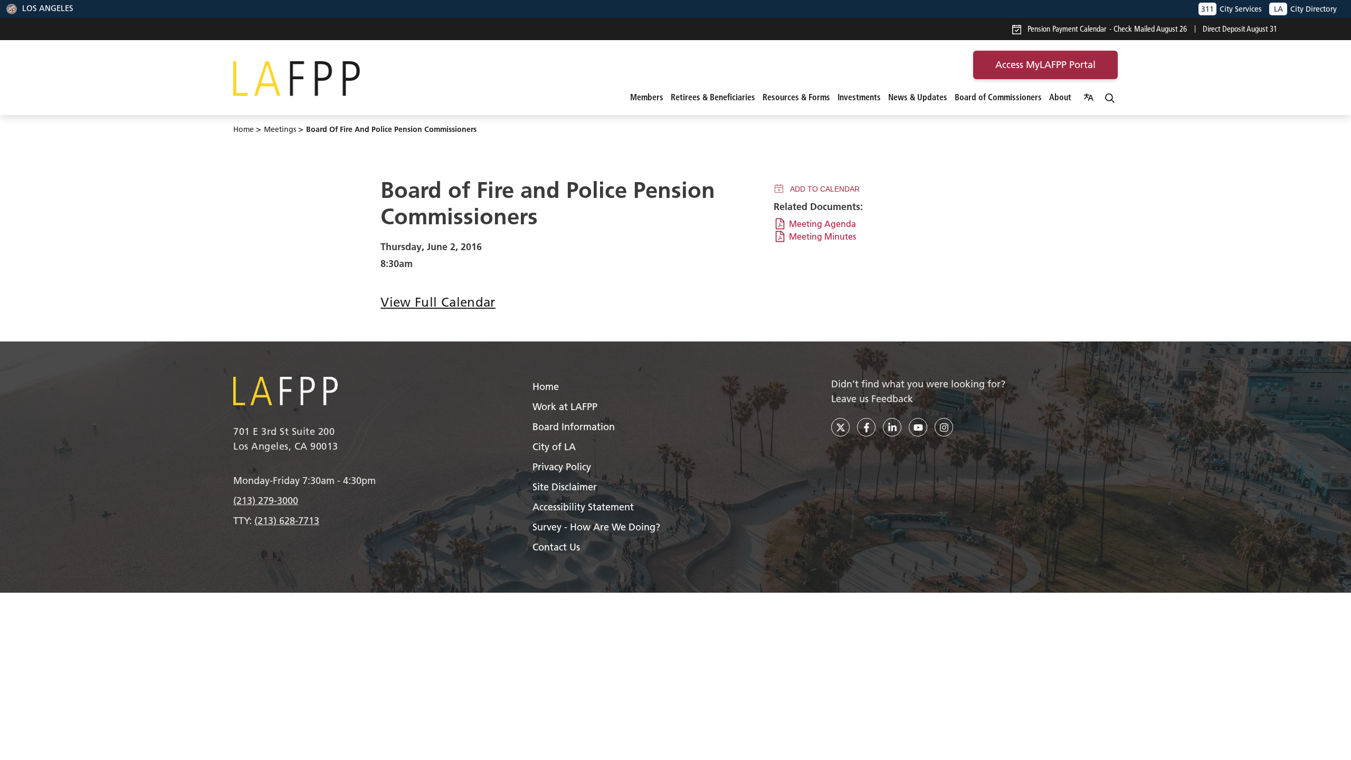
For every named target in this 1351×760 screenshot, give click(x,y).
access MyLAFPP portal (1045, 65)
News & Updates (917, 97)
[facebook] (866, 427)
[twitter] (840, 427)
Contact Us (556, 547)
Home (243, 129)
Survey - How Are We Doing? (596, 527)
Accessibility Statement (583, 507)
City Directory (1305, 9)
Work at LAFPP (564, 407)
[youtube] (918, 427)
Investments (859, 97)
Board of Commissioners (998, 97)
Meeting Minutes (822, 236)
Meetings (280, 129)
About (1060, 97)
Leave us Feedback (872, 399)
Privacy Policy (561, 467)
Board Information (573, 427)
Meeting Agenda (822, 223)
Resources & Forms (796, 97)
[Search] (1110, 97)
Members (646, 97)
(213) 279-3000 (265, 501)
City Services (1231, 9)
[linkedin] (892, 427)
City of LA (554, 447)
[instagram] (944, 427)
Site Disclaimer (564, 487)
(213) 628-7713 (286, 521)
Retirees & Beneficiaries (713, 97)
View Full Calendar (437, 302)
